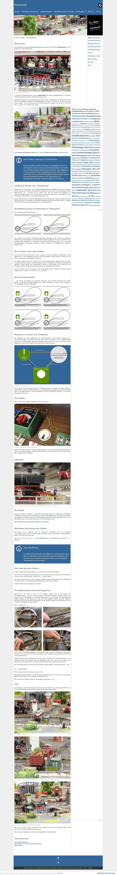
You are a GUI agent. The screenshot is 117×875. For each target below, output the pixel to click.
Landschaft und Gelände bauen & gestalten (83, 142)
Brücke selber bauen (93, 155)
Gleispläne (80, 12)
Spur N (90, 12)
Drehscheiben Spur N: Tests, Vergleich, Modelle (27, 843)
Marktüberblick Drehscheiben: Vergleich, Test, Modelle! (33, 522)
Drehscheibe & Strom (94, 56)
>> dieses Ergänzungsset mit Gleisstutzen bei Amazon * (50, 538)
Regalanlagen (94, 140)
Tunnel (97, 143)
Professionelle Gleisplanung (79, 173)
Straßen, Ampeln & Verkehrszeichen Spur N (81, 133)
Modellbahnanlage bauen (85, 125)
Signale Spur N (76, 131)
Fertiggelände (94, 150)
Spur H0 (88, 162)
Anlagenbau (77, 111)
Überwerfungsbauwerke (93, 205)
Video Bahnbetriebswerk (21, 842)
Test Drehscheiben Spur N (84, 187)
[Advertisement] (79, 64)
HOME (22, 37)
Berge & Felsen (77, 145)
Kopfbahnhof (77, 121)
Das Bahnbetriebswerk (94, 40)
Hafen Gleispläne (78, 162)
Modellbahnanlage (76, 123)
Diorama (89, 178)
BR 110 (75, 196)
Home (16, 12)
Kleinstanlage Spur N (88, 152)
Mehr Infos (60, 873)
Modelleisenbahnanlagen (95, 127)
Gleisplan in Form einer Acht (81, 171)
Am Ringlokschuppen (94, 49)
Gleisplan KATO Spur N (85, 198)
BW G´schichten (92, 59)
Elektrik (83, 124)
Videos (97, 124)
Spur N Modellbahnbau (95, 138)
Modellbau (95, 175)
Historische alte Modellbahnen (84, 113)
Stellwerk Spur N (79, 205)
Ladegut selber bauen (92, 180)
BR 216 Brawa (97, 196)
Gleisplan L (84, 158)
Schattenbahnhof (80, 136)
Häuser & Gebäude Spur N (78, 129)
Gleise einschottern (78, 178)
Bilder (97, 121)
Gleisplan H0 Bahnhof (94, 160)
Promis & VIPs (93, 111)
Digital (85, 111)
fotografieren (96, 178)
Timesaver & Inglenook (80, 160)
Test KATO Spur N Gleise (83, 193)
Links (85, 867)
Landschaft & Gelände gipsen (80, 150)
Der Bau (90, 52)
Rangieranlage (76, 158)
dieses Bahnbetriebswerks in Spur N (39, 47)
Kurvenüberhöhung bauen (78, 202)
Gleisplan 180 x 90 (91, 169)
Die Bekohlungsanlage (94, 46)
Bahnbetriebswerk (31, 37)
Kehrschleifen (18, 845)
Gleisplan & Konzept (94, 43)
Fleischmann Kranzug (83, 196)
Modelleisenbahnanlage (88, 121)
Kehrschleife (95, 147)
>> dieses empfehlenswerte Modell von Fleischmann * (53, 152)
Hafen (87, 130)
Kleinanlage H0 (77, 169)
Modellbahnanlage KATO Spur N (83, 200)
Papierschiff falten (96, 133)
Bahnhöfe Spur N (85, 190)
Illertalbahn (91, 136)
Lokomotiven (85, 127)
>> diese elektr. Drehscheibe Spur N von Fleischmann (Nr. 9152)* (51, 514)
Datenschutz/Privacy (69, 867)
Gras (98, 136)
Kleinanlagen (46, 12)
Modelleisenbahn (90, 123)
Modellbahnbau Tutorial (64, 12)
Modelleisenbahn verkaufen (78, 180)
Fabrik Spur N (75, 198)
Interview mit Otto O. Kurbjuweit (86, 119)
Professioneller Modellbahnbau (86, 116)
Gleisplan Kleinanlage (91, 166)
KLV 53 (74, 190)
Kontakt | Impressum (78, 867)
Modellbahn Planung (95, 129)
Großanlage (97, 200)
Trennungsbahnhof (77, 166)
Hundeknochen (94, 158)
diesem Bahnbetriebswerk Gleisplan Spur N (49, 189)
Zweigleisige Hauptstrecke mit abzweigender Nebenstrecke (86, 164)
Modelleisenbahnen (30, 12)
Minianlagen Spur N (77, 140)
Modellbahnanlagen (76, 127)
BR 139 (97, 190)
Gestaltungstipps (84, 138)
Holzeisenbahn (85, 140)
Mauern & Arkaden (93, 202)
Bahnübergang (79, 155)
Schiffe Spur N (78, 175)
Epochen (75, 138)
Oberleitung (75, 125)
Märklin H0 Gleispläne (93, 173)
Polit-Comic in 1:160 (80, 182)
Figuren (75, 153)
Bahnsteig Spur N (95, 131)
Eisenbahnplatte (85, 131)
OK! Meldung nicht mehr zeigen (106, 873)
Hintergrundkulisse (96, 125)
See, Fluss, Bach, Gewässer (91, 145)
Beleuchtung (88, 175)
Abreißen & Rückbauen (94, 182)
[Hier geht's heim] (100, 7)
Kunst (97, 113)
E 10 (91, 196)
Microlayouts (96, 162)
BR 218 (98, 193)
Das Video (91, 62)
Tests (98, 12)
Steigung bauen (97, 198)
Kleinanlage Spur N (81, 147)
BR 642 (98, 187)
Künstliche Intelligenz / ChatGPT (86, 185)
